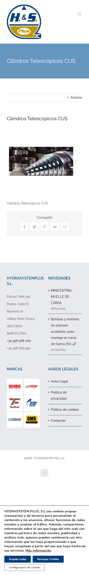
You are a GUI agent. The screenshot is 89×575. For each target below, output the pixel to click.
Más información (38, 550)
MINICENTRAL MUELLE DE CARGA (61, 297)
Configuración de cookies (24, 567)
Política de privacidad (59, 395)
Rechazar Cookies (48, 559)
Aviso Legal (59, 381)
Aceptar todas (17, 559)
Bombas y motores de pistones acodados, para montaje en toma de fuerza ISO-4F (65, 331)
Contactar (58, 420)
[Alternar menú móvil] (79, 13)
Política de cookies (65, 409)
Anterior (76, 97)
